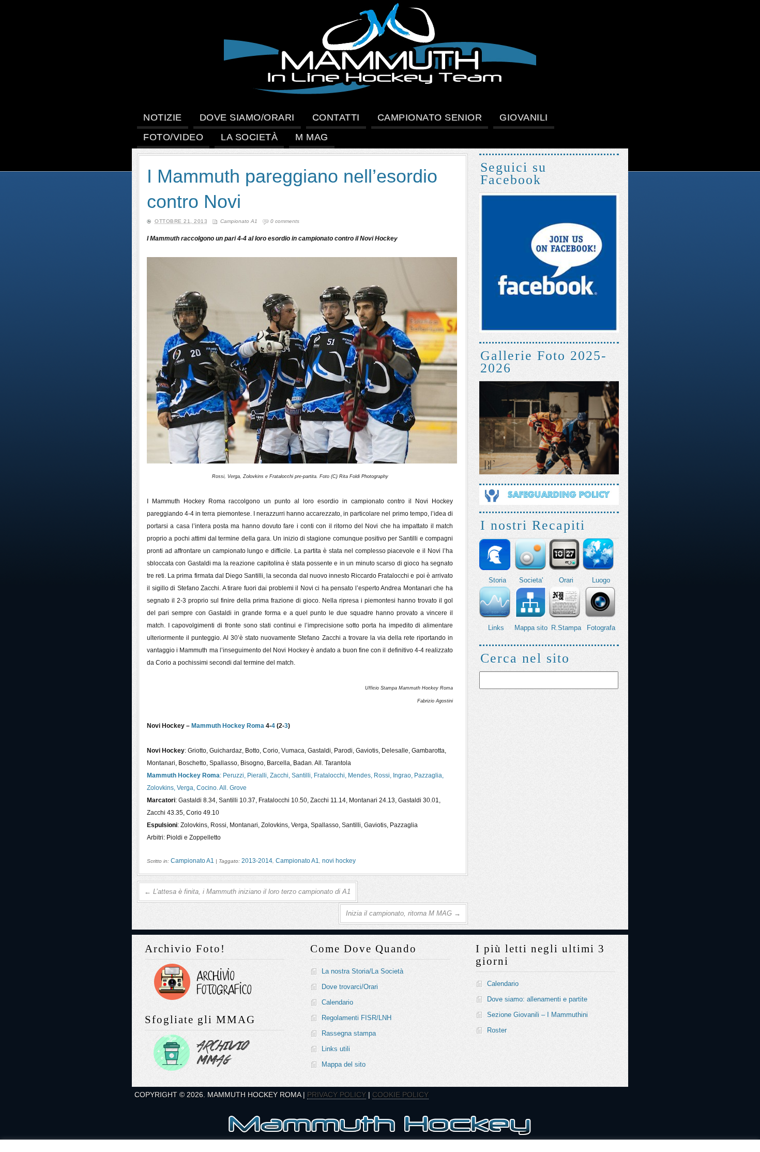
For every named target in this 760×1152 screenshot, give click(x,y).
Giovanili (523, 117)
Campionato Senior (429, 117)
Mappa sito (531, 628)
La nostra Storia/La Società (362, 971)
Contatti (336, 117)
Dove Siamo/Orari (247, 117)
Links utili (336, 1049)
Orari (566, 580)
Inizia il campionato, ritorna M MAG (403, 913)
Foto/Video (173, 137)
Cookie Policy (400, 1094)
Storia (497, 580)
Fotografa (601, 628)
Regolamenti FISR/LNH (356, 1018)
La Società (249, 137)
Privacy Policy (336, 1094)
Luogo (601, 580)
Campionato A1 (238, 221)
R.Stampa (566, 628)
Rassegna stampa (349, 1033)
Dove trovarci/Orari (350, 987)
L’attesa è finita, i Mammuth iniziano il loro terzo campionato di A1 (247, 891)
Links (496, 628)
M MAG (311, 137)
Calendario (337, 1002)
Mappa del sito (344, 1064)
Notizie (162, 117)
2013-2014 (256, 860)
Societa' (531, 580)
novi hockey (339, 860)
